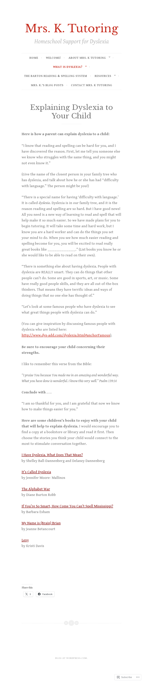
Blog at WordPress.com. (71, 658)
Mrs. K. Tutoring (71, 28)
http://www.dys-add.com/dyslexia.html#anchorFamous (66, 335)
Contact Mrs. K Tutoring (91, 85)
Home (33, 58)
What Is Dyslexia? (67, 67)
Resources (103, 76)
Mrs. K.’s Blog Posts (47, 85)
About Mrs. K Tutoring (87, 58)
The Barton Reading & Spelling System (55, 76)
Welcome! (53, 58)
